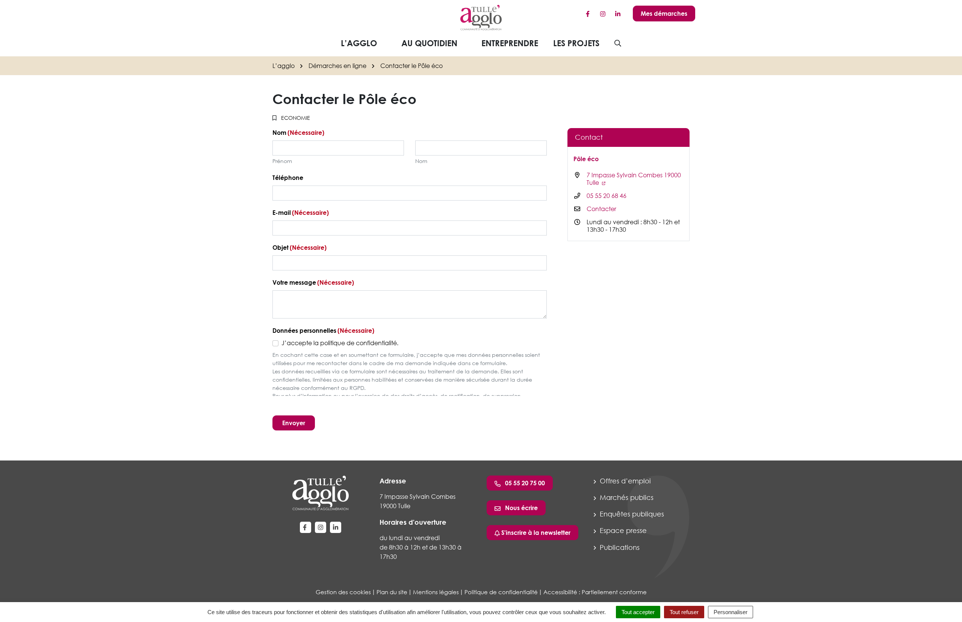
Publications (619, 547)
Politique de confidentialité (501, 592)
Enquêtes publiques (631, 514)
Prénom (282, 161)
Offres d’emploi (624, 481)
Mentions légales (436, 592)
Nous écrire (521, 508)
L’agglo (359, 43)
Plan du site (392, 592)
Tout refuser (684, 612)
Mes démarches (664, 13)
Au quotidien (429, 43)
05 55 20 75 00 (524, 483)
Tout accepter (638, 612)
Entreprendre (509, 43)
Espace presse (622, 530)
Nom (421, 161)
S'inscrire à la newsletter (535, 532)
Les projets (576, 43)
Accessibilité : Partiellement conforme (595, 592)
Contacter (601, 209)
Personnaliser (730, 612)
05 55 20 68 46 (606, 195)
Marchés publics (625, 497)
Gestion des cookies (343, 592)
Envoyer (293, 423)
